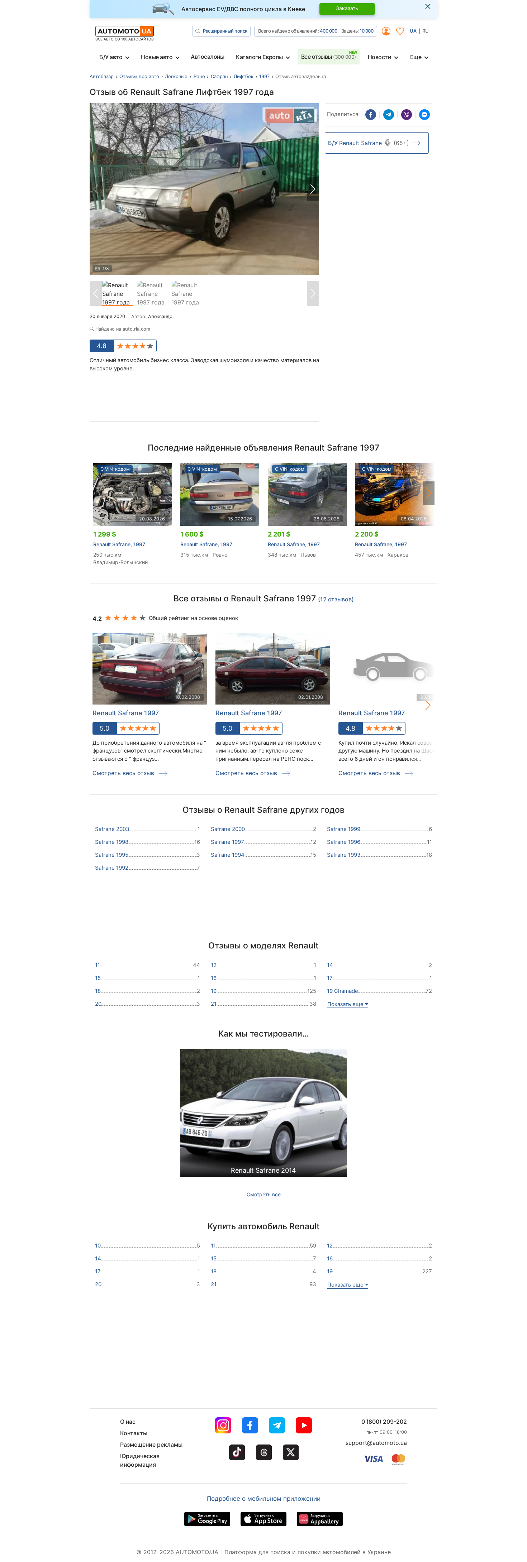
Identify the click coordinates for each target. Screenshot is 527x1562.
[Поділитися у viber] (406, 114)
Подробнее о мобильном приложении (264, 1498)
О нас (128, 1421)
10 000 (366, 31)
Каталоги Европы (259, 57)
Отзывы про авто (139, 76)
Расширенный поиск (225, 31)
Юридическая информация (140, 1460)
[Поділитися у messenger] (424, 114)
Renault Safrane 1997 (125, 713)
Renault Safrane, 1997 (119, 544)
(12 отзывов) (336, 599)
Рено (199, 76)
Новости (379, 57)
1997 (264, 76)
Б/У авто (110, 57)
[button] (313, 189)
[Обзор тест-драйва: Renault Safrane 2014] (263, 1115)
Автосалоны (207, 56)
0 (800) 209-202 (384, 1421)
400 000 (328, 31)
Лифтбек (243, 76)
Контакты (133, 1433)
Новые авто (156, 57)
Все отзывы (328, 56)
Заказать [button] (347, 8)
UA (413, 31)
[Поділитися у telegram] (388, 114)
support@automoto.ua (376, 1442)
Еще (416, 57)
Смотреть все (264, 1194)
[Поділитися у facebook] (370, 114)
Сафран (219, 76)
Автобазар (102, 76)
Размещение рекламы (151, 1444)
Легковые (176, 76)
